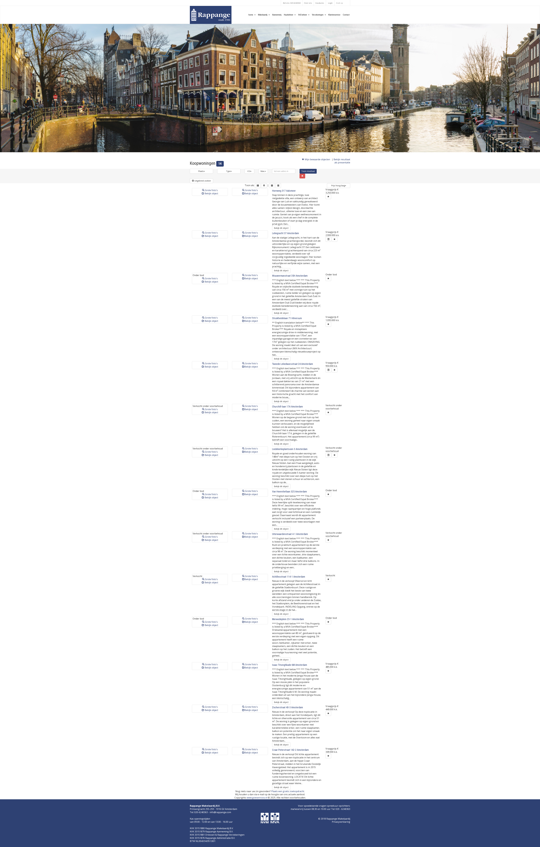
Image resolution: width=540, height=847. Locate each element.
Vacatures (319, 3)
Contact (346, 15)
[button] (258, 185)
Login (330, 3)
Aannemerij (276, 15)
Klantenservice (334, 15)
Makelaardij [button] (263, 15)
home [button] (251, 15)
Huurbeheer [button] (289, 15)
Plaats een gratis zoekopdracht (287, 791)
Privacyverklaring (341, 821)
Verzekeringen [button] (318, 15)
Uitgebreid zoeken (202, 180)
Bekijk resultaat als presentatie (342, 161)
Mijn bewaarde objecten (317, 159)
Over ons (308, 3)
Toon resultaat (308, 171)
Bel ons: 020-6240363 (292, 3)
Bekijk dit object (281, 228)
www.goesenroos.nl (257, 797)
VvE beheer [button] (303, 15)
